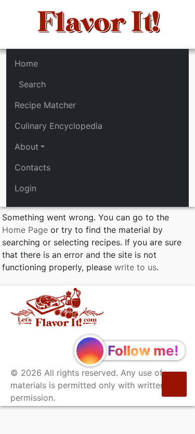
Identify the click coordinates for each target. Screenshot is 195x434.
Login (25, 188)
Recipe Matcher (45, 105)
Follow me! (143, 351)
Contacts (32, 167)
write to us (135, 267)
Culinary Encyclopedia (58, 126)
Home (26, 63)
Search (32, 84)
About (26, 146)
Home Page (25, 230)
